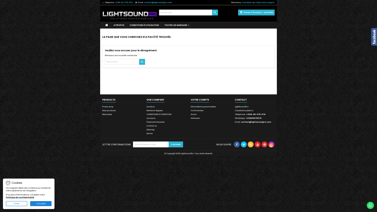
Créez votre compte (264, 2)
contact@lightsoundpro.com (158, 2)
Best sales (107, 114)
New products (109, 110)
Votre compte (200, 99)
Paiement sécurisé (155, 122)
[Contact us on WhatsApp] (370, 205)
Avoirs (194, 114)
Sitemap (151, 129)
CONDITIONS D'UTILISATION (144, 25)
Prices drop (107, 106)
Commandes (197, 110)
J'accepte (41, 203)
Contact (241, 99)
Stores (150, 133)
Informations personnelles (203, 106)
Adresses (195, 118)
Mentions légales (155, 110)
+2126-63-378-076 (124, 2)
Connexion (247, 2)
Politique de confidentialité (20, 197)
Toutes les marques (175, 25)
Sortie (16, 203)
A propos (119, 25)
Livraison (151, 106)
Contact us (152, 125)
